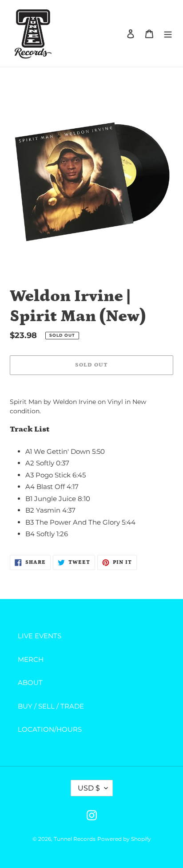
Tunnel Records (74, 838)
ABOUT (30, 682)
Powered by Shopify (124, 838)
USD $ (89, 788)
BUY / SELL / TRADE (51, 706)
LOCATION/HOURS (50, 729)
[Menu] (168, 33)
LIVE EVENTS (39, 636)
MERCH (31, 659)
